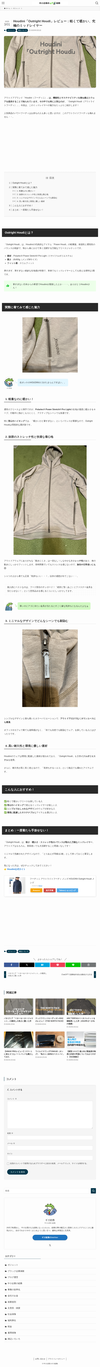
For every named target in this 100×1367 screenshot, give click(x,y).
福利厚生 (12, 1320)
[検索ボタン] (97, 3)
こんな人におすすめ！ (22, 205)
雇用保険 (12, 1333)
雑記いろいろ (22, 30)
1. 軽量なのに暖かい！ (26, 191)
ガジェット (11, 30)
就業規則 (12, 1302)
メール (11, 1143)
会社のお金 (13, 1296)
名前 (10, 1133)
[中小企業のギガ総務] (50, 3)
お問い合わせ (40, 1359)
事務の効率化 (14, 1289)
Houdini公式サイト (16, 869)
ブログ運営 (13, 1277)
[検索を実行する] (93, 1191)
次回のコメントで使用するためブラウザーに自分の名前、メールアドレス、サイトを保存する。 (49, 1163)
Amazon (36, 890)
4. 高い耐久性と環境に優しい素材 (31, 201)
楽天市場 (49, 890)
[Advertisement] (50, 145)
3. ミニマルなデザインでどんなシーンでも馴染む (37, 198)
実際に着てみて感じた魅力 (24, 187)
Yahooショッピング (67, 890)
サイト (10, 1154)
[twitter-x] (50, 1245)
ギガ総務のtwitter (50, 1237)
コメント (12, 1099)
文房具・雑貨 (14, 1308)
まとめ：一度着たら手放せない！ (28, 210)
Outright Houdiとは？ (22, 183)
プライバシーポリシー (56, 1359)
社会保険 (12, 1314)
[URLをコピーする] (88, 965)
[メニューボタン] (3, 3)
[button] (11, 965)
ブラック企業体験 (16, 1271)
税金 (10, 1326)
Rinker (40, 885)
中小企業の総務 (15, 1283)
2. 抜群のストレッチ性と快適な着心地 (32, 194)
